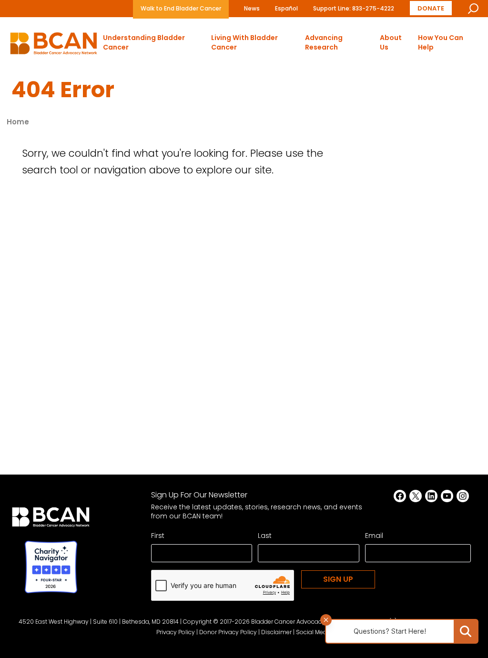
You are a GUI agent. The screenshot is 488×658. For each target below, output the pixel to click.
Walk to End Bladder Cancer (181, 8)
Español (286, 8)
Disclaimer (276, 632)
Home (18, 122)
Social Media (314, 632)
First (157, 535)
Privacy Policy (175, 632)
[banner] (54, 46)
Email (374, 535)
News (252, 8)
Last (265, 535)
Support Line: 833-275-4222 (353, 8)
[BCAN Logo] (50, 519)
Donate (430, 7)
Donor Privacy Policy (228, 632)
